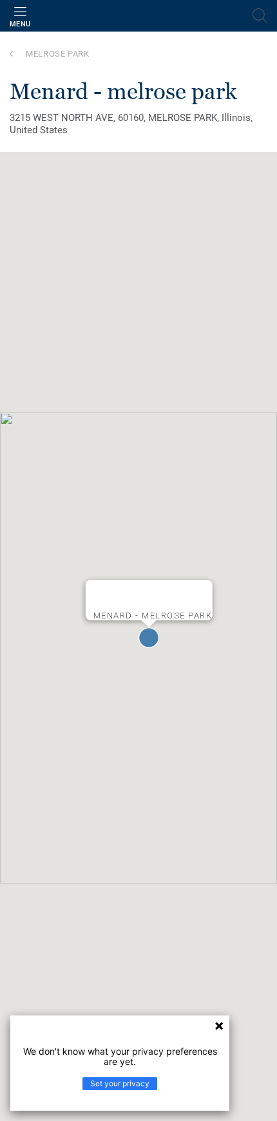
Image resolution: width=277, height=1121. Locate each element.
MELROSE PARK (58, 54)
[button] (148, 637)
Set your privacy (119, 1083)
